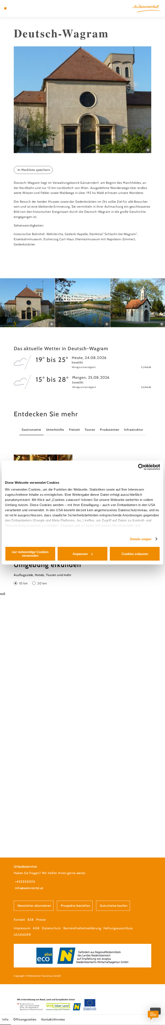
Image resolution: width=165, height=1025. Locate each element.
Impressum (22, 928)
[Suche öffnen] (21, 8)
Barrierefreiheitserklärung (82, 928)
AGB (36, 928)
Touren (90, 430)
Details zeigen (140, 539)
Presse (41, 920)
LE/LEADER (22, 935)
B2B (31, 920)
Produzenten (109, 430)
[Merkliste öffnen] (17, 8)
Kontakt (19, 920)
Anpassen (80, 554)
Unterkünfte (55, 430)
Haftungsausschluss (118, 928)
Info (5, 1019)
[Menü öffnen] (5, 8)
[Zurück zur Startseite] (147, 8)
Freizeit (74, 430)
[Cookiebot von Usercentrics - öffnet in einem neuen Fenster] (141, 467)
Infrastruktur (133, 430)
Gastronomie (31, 430)
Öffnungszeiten (24, 1019)
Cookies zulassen (135, 554)
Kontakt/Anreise (53, 1019)
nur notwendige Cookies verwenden (30, 553)
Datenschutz (51, 928)
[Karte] (13, 8)
